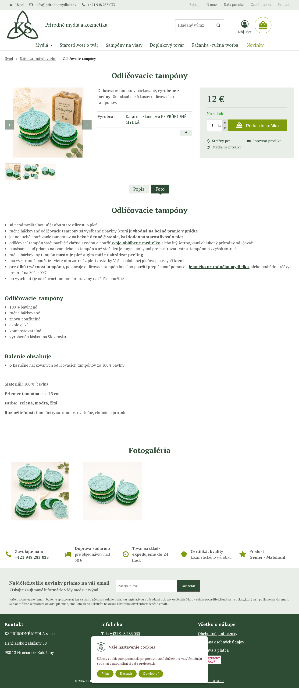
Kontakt (284, 4)
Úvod (19, 5)
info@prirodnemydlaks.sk (56, 5)
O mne (211, 4)
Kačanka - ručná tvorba (38, 58)
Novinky (255, 45)
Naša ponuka (234, 4)
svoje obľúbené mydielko (135, 243)
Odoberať (188, 586)
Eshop (194, 4)
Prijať (105, 673)
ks (219, 125)
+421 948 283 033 (101, 5)
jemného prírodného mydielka (219, 266)
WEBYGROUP (215, 681)
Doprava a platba (213, 650)
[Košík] (263, 25)
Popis (138, 189)
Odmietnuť (151, 673)
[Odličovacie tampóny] (48, 123)
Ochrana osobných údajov (221, 642)
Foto (160, 189)
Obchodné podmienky (217, 633)
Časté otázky (261, 4)
